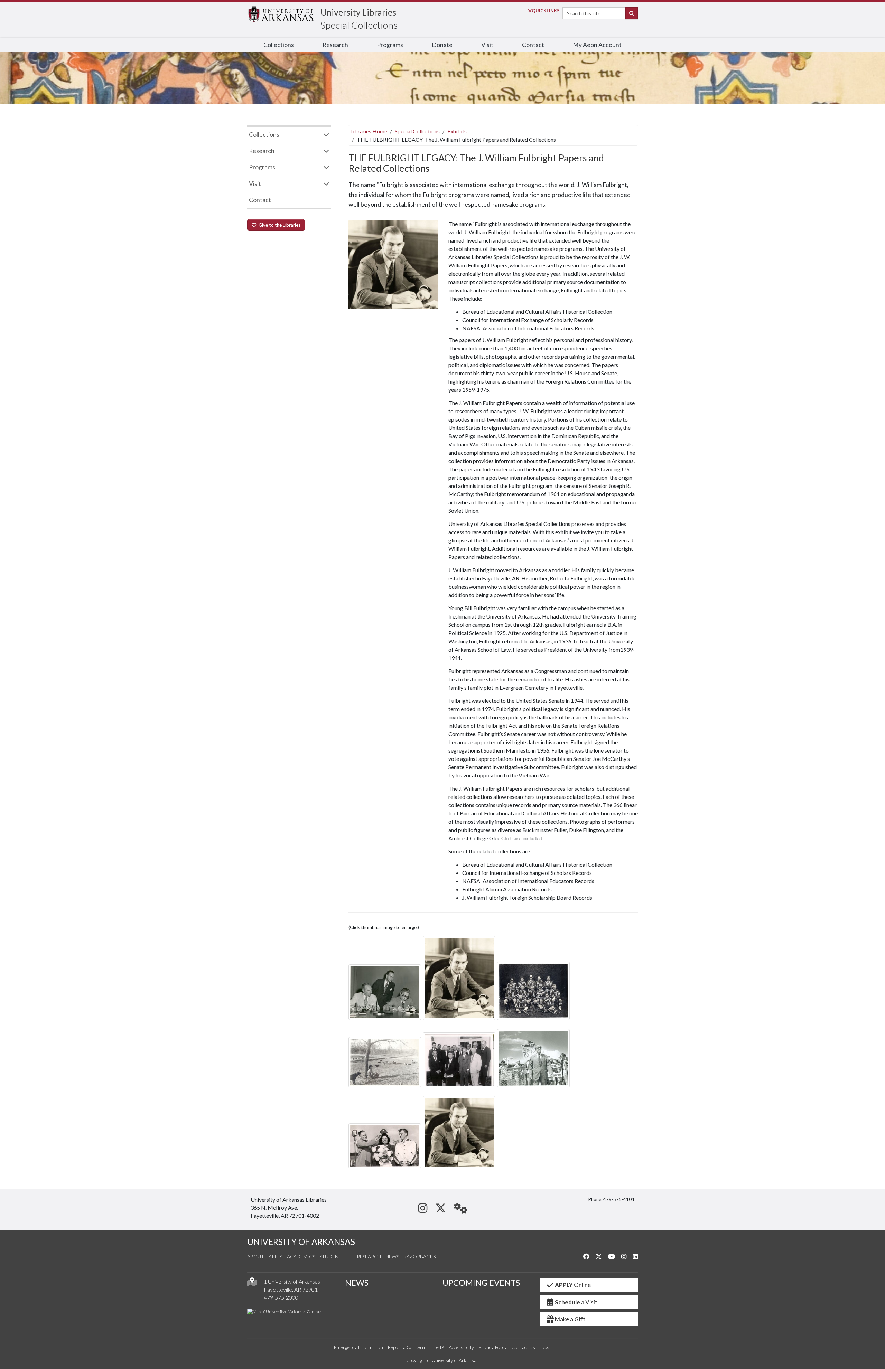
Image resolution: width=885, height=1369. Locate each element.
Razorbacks (419, 1256)
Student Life (335, 1256)
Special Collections (359, 25)
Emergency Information (358, 1347)
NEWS (357, 1282)
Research (335, 44)
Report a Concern (406, 1347)
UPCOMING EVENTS (481, 1282)
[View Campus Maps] (252, 1283)
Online (573, 1284)
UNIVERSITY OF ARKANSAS (301, 1242)
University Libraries (358, 12)
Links (546, 10)
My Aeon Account (597, 44)
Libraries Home (368, 131)
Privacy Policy (492, 1347)
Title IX (436, 1347)
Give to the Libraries (278, 225)
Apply (275, 1256)
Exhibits (457, 131)
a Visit (576, 1302)
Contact (533, 44)
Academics (301, 1256)
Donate (442, 44)
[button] (384, 992)
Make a (570, 1319)
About (255, 1256)
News (392, 1256)
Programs (390, 44)
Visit (487, 44)
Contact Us (523, 1347)
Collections (278, 44)
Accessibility (461, 1347)
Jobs (544, 1347)
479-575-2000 (281, 1297)
